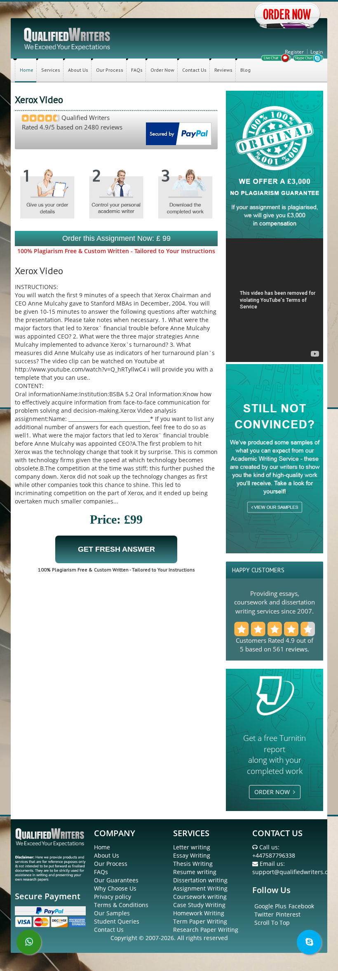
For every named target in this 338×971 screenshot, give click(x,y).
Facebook (301, 906)
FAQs (137, 70)
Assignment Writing (200, 888)
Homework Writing (198, 913)
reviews (296, 649)
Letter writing (191, 847)
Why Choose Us (115, 888)
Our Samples (112, 913)
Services (50, 70)
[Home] (67, 38)
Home (26, 70)
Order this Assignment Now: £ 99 (116, 238)
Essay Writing (191, 855)
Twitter (264, 914)
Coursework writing (200, 896)
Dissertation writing (200, 880)
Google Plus (270, 906)
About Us (78, 70)
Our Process (109, 70)
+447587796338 (273, 855)
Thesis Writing (193, 864)
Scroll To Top (272, 922)
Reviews (223, 70)
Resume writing (194, 872)
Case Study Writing (199, 905)
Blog (245, 70)
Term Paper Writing (200, 921)
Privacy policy (112, 896)
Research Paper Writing (205, 929)
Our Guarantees (116, 880)
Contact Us (194, 70)
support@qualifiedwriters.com (294, 872)
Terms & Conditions (121, 905)
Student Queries (116, 921)
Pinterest (288, 914)
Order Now (162, 70)
